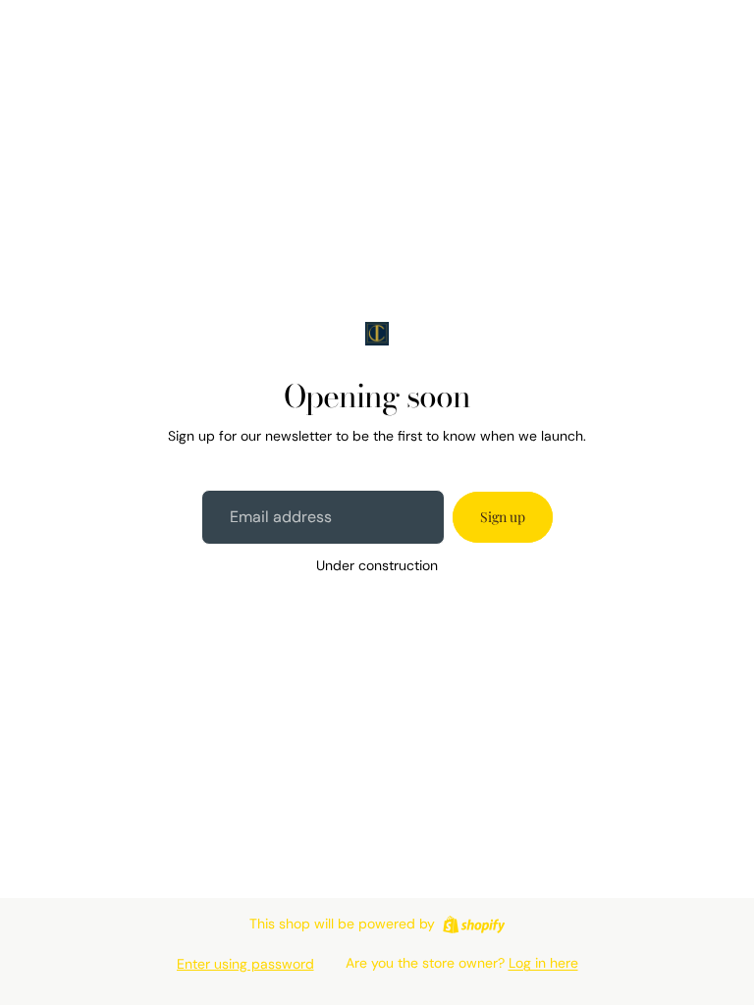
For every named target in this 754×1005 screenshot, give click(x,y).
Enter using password (245, 964)
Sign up (502, 516)
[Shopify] (474, 924)
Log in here (543, 963)
